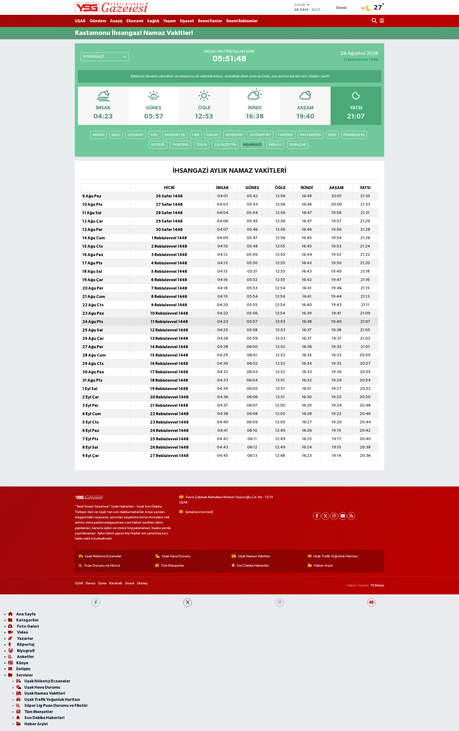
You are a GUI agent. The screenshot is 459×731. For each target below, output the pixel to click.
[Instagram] (334, 516)
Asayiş (116, 21)
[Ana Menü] (381, 21)
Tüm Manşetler (172, 565)
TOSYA (201, 144)
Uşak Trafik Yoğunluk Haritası (335, 556)
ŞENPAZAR (297, 144)
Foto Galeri (27, 626)
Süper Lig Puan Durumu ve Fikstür (56, 705)
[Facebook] (317, 516)
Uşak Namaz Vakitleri (254, 556)
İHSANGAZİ (252, 144)
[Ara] (375, 21)
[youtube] (371, 602)
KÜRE (332, 135)
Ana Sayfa (26, 614)
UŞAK (80, 21)
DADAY (212, 135)
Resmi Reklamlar (242, 21)
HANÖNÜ (285, 135)
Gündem (98, 21)
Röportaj (25, 644)
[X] (325, 516)
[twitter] (187, 602)
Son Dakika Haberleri (253, 565)
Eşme (102, 583)
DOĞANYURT (260, 135)
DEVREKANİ (234, 135)
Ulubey (142, 583)
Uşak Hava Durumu (176, 556)
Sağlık (153, 21)
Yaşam (169, 21)
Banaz (91, 583)
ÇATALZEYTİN (225, 144)
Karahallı (115, 583)
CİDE (195, 135)
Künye (22, 663)
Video (22, 632)
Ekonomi (134, 21)
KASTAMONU (310, 135)
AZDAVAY (135, 135)
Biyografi (25, 651)
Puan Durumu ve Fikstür (102, 565)
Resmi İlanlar (210, 21)
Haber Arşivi (323, 565)
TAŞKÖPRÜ (180, 144)
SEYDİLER (158, 144)
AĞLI (154, 135)
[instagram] (279, 602)
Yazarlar (24, 638)
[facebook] (96, 602)
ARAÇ (115, 135)
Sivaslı (129, 583)
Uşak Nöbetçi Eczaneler (103, 556)
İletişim (23, 669)
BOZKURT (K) (175, 135)
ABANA (98, 135)
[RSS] (351, 516)
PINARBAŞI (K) (354, 135)
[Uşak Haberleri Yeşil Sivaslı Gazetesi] (111, 7)
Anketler (25, 657)
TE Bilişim (377, 585)
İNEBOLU (275, 144)
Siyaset (187, 21)
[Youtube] (343, 516)
